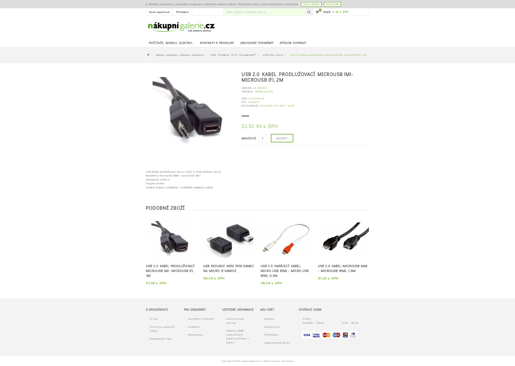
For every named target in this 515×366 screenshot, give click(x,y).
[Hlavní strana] (149, 55)
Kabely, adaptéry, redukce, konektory (180, 54)
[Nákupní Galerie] (181, 26)
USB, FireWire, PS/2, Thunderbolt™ (233, 54)
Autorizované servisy (235, 320)
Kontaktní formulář (201, 318)
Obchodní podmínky (257, 43)
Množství (249, 138)
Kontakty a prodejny (217, 43)
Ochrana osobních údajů (162, 328)
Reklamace (195, 334)
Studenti (194, 326)
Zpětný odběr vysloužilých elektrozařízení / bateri (237, 336)
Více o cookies (311, 4)
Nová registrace (159, 11)
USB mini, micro (273, 54)
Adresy (269, 318)
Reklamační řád (160, 338)
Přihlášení (182, 11)
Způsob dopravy (293, 43)
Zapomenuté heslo (277, 342)
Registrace (272, 326)
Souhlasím (332, 4)
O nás (154, 318)
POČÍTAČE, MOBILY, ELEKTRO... (171, 43)
